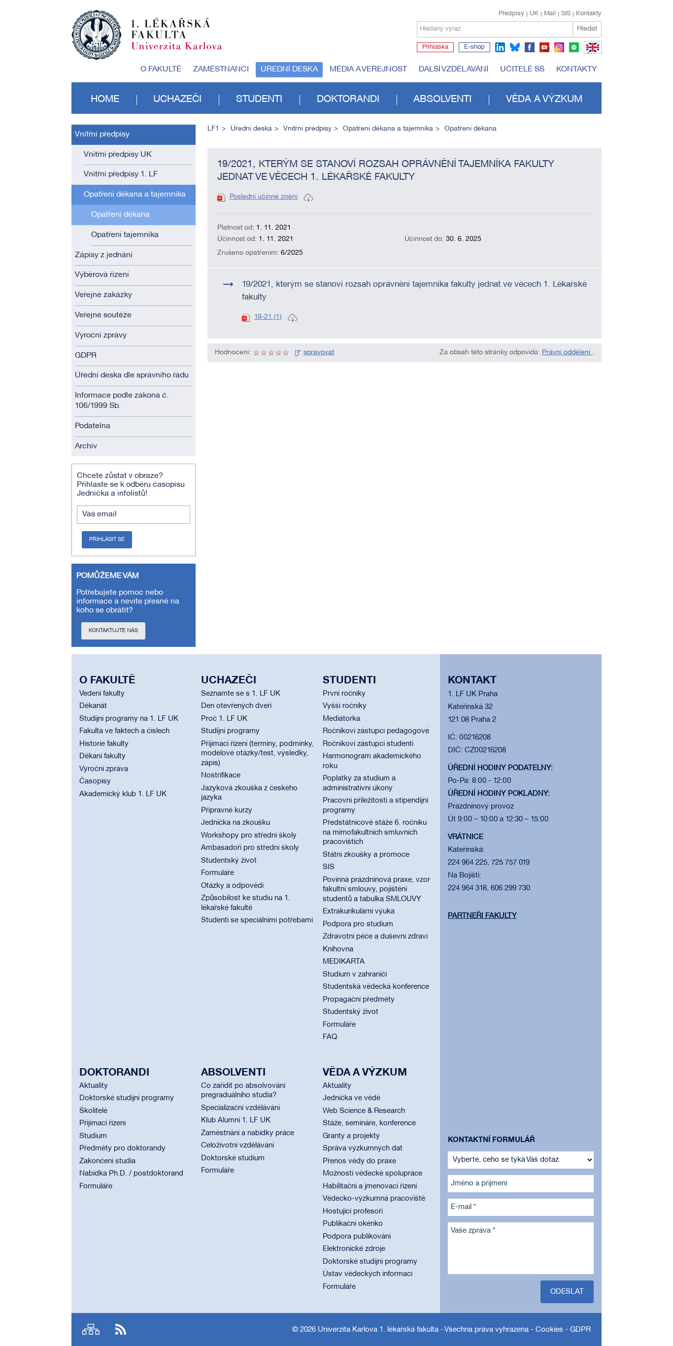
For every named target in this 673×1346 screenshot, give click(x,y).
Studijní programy (230, 731)
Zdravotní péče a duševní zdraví (375, 936)
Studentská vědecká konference (376, 986)
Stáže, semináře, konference (369, 1123)
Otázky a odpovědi (232, 885)
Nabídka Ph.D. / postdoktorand (131, 1173)
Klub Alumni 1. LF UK (235, 1120)
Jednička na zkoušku (235, 822)
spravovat (318, 352)
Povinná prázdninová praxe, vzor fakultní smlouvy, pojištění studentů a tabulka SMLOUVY (376, 889)
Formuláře (217, 873)
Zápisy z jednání (104, 255)
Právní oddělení (567, 352)
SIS (566, 14)
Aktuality (93, 1085)
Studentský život (229, 860)
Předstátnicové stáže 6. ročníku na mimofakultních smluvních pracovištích (375, 832)
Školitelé (93, 1111)
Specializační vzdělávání (240, 1108)
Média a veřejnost (368, 69)
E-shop (474, 47)
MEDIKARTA (344, 961)
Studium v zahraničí (355, 974)
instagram (559, 47)
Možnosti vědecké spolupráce (372, 1173)
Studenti (259, 99)
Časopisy (95, 781)
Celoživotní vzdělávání (237, 1145)
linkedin (500, 47)
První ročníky (344, 693)
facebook (530, 47)
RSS (120, 1329)
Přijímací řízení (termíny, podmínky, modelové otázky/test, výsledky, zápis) (257, 753)
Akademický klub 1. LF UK (123, 794)
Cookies (549, 1329)
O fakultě (160, 69)
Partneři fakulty (482, 915)
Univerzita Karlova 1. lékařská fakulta (378, 1329)
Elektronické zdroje (354, 1248)
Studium (93, 1136)
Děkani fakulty (102, 756)
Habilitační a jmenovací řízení (370, 1186)
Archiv (86, 446)
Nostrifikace (220, 775)
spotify (574, 47)
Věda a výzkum (544, 99)
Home (105, 99)
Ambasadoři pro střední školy (250, 847)
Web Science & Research (364, 1111)
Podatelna (92, 426)
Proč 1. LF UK (224, 718)
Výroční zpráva (103, 769)
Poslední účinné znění (264, 197)
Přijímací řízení (102, 1123)
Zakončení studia (107, 1161)
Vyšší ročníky (345, 706)
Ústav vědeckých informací (367, 1274)
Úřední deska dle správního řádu (132, 375)
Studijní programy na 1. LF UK (128, 718)
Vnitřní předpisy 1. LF (121, 174)
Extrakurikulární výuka (359, 911)
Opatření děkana (120, 214)
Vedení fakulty (102, 693)
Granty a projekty (351, 1136)
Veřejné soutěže (103, 315)
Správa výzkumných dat (363, 1148)
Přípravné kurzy (226, 810)
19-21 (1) (268, 317)
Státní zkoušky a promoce (366, 854)
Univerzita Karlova (184, 52)
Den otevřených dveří (236, 706)
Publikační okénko (353, 1223)
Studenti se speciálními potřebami (257, 920)
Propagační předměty (359, 999)
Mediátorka (341, 718)
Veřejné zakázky (103, 295)
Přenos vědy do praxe (359, 1161)
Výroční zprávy (101, 335)
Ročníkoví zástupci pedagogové (376, 731)
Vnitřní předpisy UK (118, 154)
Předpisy (511, 14)
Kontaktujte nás (113, 630)
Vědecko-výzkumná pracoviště (374, 1198)
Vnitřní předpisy (102, 134)
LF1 (213, 129)
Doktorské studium (233, 1158)
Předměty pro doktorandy (122, 1148)
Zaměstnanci (221, 69)
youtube (544, 47)
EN (591, 53)
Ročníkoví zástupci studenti (368, 743)
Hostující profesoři (353, 1211)
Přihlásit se (107, 539)
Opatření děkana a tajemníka (135, 194)
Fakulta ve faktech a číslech (124, 731)
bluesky (515, 47)
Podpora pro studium (358, 924)
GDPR (86, 355)
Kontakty (589, 14)
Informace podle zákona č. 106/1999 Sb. (121, 400)
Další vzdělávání (453, 69)
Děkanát (93, 706)
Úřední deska (289, 69)
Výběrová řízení (102, 274)
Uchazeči (177, 99)
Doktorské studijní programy (126, 1098)
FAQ (330, 1037)
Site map (91, 1329)
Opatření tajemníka (125, 235)
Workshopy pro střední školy (249, 835)
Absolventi (442, 99)
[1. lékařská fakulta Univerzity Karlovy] (146, 30)
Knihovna (338, 949)
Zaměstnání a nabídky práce (247, 1133)
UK (534, 14)
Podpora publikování (357, 1236)
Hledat (587, 29)
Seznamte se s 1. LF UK (240, 693)
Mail (550, 14)
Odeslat (567, 1291)
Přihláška (435, 47)
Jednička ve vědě (351, 1098)
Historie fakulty (104, 743)
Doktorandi (348, 99)
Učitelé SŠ (522, 69)
